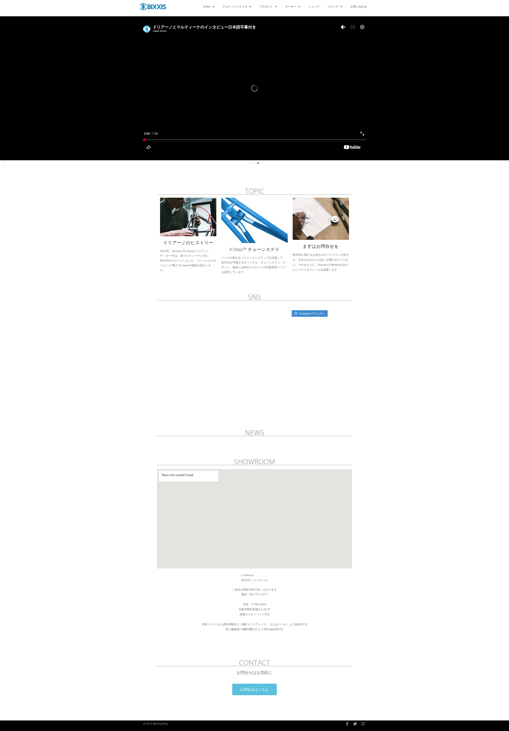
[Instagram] (363, 724)
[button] (251, 163)
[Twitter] (355, 724)
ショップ (313, 6)
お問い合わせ (358, 6)
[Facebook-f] (347, 724)
